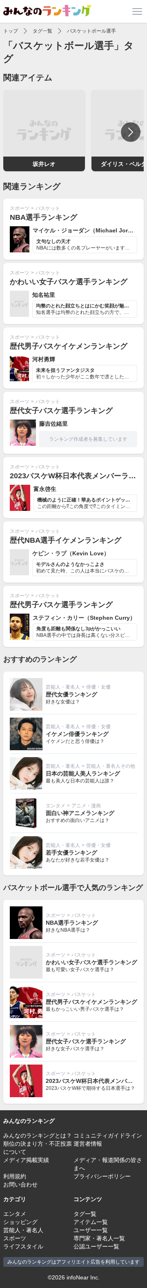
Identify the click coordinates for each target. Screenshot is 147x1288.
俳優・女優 (98, 687)
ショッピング (20, 1222)
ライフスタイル (23, 1246)
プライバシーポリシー (102, 1176)
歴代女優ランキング (71, 694)
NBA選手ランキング (43, 217)
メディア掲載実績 (26, 1160)
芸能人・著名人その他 (110, 766)
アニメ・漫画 (86, 806)
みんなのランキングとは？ (37, 1135)
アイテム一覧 (91, 1222)
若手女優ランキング (71, 852)
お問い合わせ (20, 1184)
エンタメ (55, 806)
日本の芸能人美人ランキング (83, 773)
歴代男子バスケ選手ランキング (61, 605)
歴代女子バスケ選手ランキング (61, 411)
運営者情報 (88, 1143)
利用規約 (14, 1176)
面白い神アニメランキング (80, 813)
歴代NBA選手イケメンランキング (65, 540)
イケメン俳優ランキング (77, 734)
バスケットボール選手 (91, 31)
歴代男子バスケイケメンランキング (68, 346)
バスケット (48, 208)
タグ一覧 (42, 31)
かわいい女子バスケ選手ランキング (68, 282)
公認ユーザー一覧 (96, 1246)
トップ (10, 31)
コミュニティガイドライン (108, 1135)
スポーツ (19, 208)
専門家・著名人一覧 (99, 1238)
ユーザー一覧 (91, 1230)
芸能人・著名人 (63, 687)
